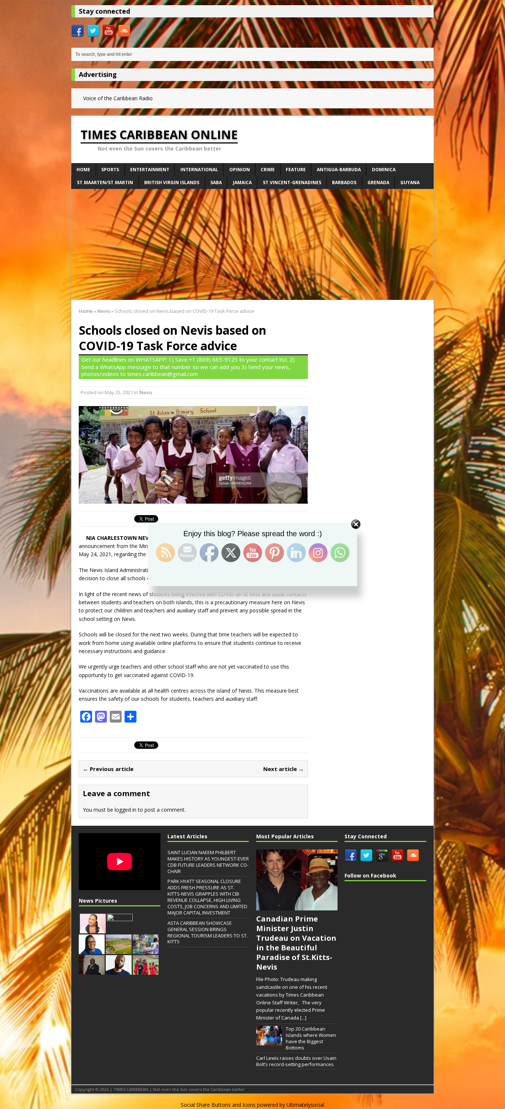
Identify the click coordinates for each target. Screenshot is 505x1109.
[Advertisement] (252, 244)
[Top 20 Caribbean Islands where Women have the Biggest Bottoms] (269, 1041)
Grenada (378, 182)
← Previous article (108, 768)
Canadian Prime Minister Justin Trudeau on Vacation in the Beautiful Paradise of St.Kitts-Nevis (296, 943)
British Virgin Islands (171, 182)
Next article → (283, 768)
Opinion (239, 169)
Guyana (410, 182)
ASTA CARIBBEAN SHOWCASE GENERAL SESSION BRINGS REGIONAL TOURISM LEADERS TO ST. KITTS (207, 932)
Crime (268, 169)
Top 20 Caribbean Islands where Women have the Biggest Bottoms (311, 1038)
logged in (125, 809)
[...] (303, 1017)
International (199, 169)
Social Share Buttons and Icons (218, 1104)
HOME (83, 169)
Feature (296, 169)
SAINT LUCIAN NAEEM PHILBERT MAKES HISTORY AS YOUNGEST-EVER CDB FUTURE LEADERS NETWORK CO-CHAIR (208, 862)
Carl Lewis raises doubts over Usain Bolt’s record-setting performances (296, 1061)
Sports (110, 169)
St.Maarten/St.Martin (105, 182)
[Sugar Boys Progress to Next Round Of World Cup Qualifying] (146, 970)
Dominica (384, 169)
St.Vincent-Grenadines (292, 182)
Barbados (344, 182)
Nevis (145, 392)
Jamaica (242, 182)
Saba (216, 182)
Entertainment (149, 169)
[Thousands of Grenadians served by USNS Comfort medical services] (146, 950)
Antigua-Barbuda (339, 169)
